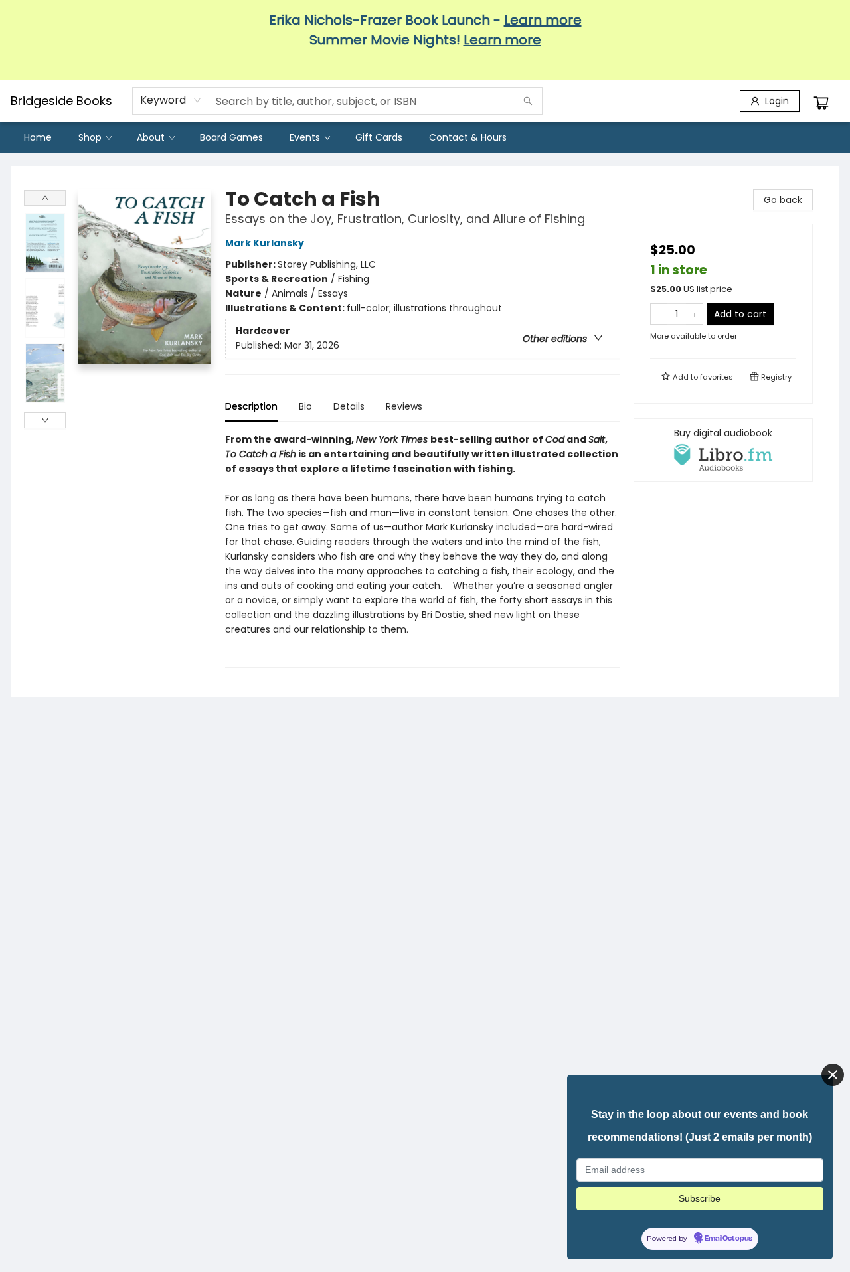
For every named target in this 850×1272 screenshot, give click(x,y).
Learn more (543, 20)
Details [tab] (349, 406)
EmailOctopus (728, 1238)
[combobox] (171, 100)
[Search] (528, 101)
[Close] (832, 1075)
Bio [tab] (305, 406)
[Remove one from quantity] (659, 314)
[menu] (425, 137)
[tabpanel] (422, 550)
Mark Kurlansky (264, 243)
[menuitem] (38, 137)
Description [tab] (251, 406)
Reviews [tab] (404, 406)
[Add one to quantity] (694, 314)
